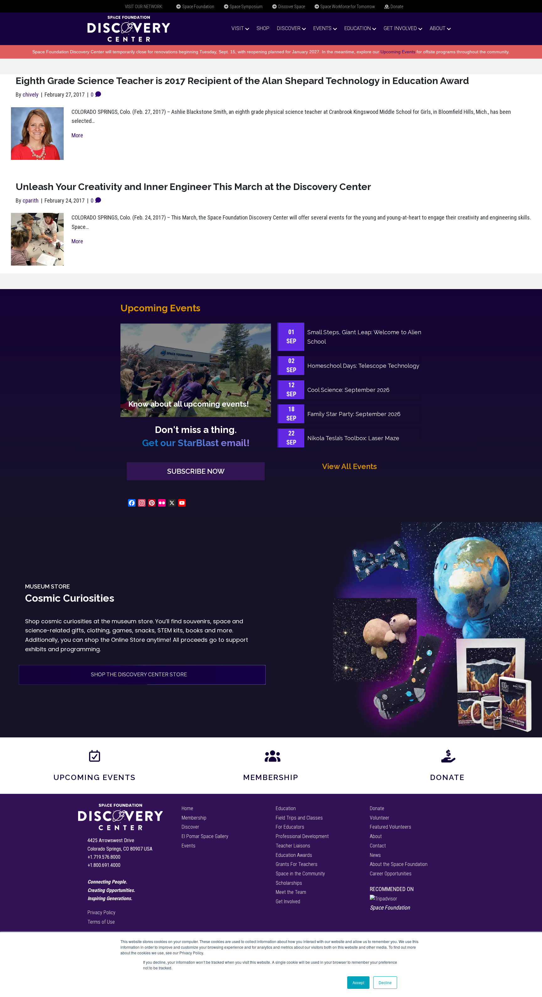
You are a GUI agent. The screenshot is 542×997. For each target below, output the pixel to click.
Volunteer (379, 818)
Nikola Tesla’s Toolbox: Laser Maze (353, 438)
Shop (263, 28)
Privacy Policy (101, 912)
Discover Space (291, 6)
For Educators (290, 827)
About (437, 28)
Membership (270, 777)
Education (357, 28)
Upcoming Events (397, 51)
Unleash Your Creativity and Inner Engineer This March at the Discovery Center (193, 186)
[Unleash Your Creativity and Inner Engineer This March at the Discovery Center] (37, 238)
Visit (237, 28)
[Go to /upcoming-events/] (195, 370)
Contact (378, 846)
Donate (396, 6)
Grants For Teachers (296, 864)
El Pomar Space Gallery (205, 836)
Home (187, 808)
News (375, 855)
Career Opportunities (391, 874)
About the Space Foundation (399, 864)
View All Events (349, 466)
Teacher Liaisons (293, 846)
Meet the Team (291, 892)
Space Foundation (197, 6)
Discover (288, 28)
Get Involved (400, 28)
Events (322, 28)
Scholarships (289, 883)
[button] (196, 471)
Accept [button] (358, 982)
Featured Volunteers (390, 827)
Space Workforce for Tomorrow (347, 6)
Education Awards (294, 855)
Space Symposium (246, 6)
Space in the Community (300, 874)
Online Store (128, 640)
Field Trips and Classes (299, 818)
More (77, 135)
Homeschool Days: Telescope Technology (363, 365)
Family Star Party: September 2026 (354, 414)
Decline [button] (385, 982)
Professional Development (302, 836)
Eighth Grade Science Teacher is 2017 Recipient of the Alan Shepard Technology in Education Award (242, 80)
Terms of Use (101, 922)
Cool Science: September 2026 (348, 390)
